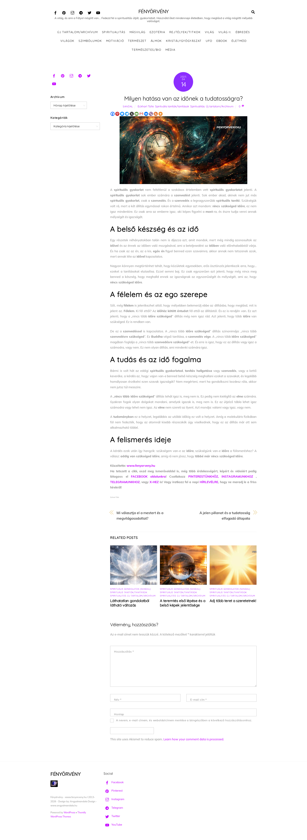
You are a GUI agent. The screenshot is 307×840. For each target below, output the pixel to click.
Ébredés (243, 32)
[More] (160, 114)
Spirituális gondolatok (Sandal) (130, 589)
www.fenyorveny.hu (141, 465)
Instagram (117, 799)
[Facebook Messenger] (122, 114)
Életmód (239, 41)
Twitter (115, 816)
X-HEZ (154, 482)
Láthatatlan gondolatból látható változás (129, 602)
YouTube (116, 824)
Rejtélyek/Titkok (185, 32)
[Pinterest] (117, 114)
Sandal (128, 106)
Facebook (117, 782)
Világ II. (224, 32)
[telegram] (81, 12)
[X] (132, 114)
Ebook (221, 41)
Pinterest (117, 790)
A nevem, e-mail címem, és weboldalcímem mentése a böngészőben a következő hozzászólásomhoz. (184, 720)
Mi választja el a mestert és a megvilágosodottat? (140, 515)
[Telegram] (127, 114)
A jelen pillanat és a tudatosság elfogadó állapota (225, 515)
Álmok (156, 41)
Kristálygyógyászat (184, 41)
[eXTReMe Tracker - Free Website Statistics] (54, 786)
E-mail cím (198, 699)
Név (117, 699)
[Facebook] (113, 114)
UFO (209, 41)
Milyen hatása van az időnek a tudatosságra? (183, 98)
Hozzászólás (124, 651)
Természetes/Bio (146, 49)
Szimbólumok (90, 41)
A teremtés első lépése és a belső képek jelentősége (182, 602)
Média (170, 49)
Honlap (119, 714)
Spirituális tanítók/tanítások (172, 106)
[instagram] (72, 12)
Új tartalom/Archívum (77, 32)
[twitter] (89, 12)
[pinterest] (64, 12)
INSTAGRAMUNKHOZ (237, 476)
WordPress (69, 812)
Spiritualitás (113, 32)
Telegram (117, 807)
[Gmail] (141, 114)
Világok (67, 41)
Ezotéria (157, 32)
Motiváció (115, 41)
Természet (137, 41)
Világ (209, 32)
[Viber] (151, 114)
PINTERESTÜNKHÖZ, (205, 476)
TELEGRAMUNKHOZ (125, 482)
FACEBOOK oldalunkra (148, 476)
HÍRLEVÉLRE (209, 482)
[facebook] (55, 12)
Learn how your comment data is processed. (193, 739)
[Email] (136, 114)
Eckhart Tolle (146, 106)
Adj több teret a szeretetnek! (233, 600)
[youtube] (98, 12)
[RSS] (156, 114)
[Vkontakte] (146, 114)
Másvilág (138, 32)
